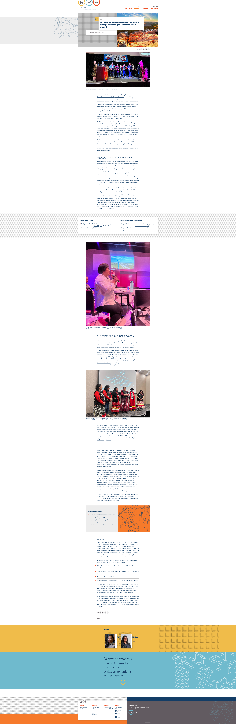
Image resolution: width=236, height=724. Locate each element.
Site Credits (147, 722)
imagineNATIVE (125, 224)
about (126, 6)
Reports (128, 8)
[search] (147, 6)
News (136, 8)
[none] (110, 640)
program (99, 150)
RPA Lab (102, 19)
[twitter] (141, 49)
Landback (109, 440)
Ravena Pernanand (100, 32)
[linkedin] (148, 49)
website (132, 480)
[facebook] (144, 49)
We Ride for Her (101, 350)
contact (142, 6)
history (137, 6)
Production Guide (97, 511)
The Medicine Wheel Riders (104, 363)
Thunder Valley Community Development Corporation (110, 97)
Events (145, 8)
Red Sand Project (125, 352)
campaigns (131, 6)
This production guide (104, 519)
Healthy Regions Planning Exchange (125, 104)
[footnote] (107, 172)
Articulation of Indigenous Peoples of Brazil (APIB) (126, 454)
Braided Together (89, 220)
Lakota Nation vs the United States (105, 425)
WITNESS (125, 452)
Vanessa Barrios (93, 32)
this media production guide (142, 226)
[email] (146, 49)
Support (154, 8)
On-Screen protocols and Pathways (133, 220)
